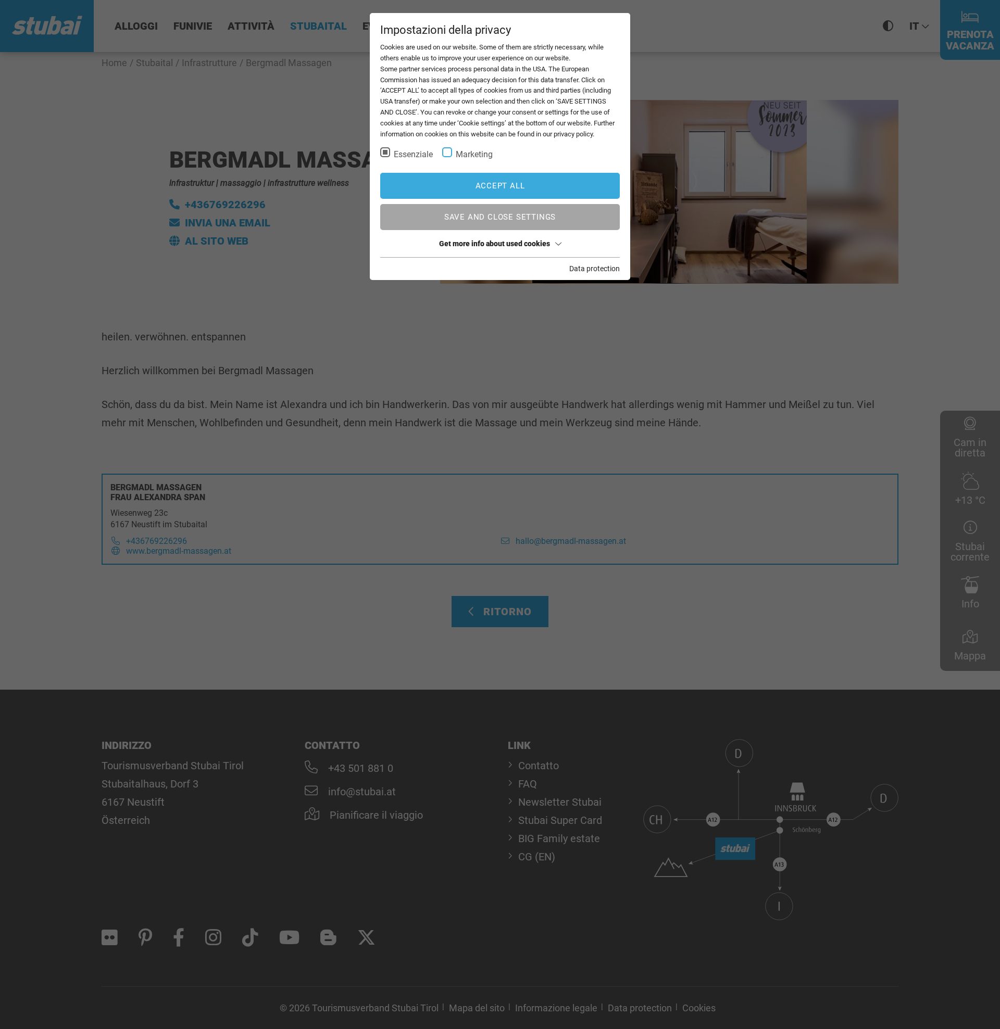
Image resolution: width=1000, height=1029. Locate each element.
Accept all (500, 185)
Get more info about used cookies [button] (494, 243)
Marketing (474, 154)
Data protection (594, 268)
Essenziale (413, 154)
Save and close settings (500, 217)
